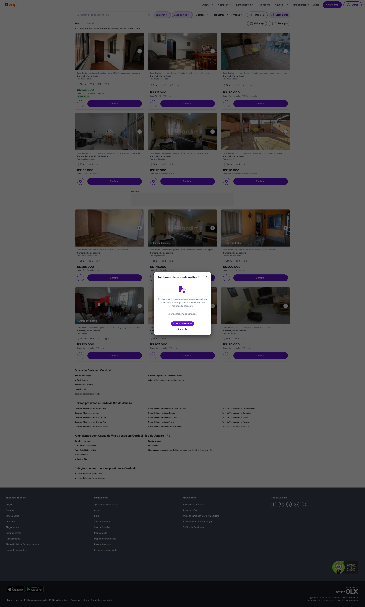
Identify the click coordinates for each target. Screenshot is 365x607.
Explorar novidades (182, 323)
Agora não (182, 329)
